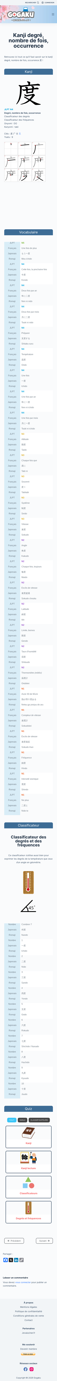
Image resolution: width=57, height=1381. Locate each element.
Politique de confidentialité (28, 1311)
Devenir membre (28, 1349)
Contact (29, 1320)
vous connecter (23, 1282)
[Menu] (53, 14)
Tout (11, 1120)
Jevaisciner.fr (28, 1333)
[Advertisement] (28, 205)
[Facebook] (26, 1369)
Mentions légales (28, 1307)
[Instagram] (32, 1369)
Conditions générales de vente (28, 1315)
